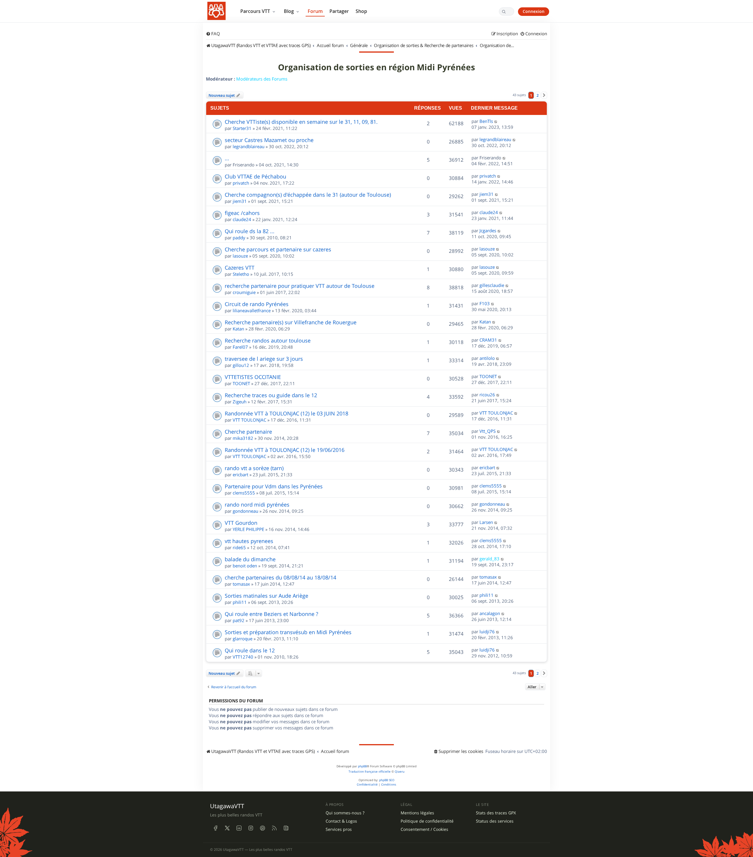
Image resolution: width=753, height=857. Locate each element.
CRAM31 (488, 340)
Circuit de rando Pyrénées (257, 304)
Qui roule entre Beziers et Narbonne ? (271, 613)
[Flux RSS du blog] (286, 828)
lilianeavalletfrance (252, 310)
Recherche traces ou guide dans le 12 (271, 395)
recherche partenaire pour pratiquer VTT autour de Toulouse (299, 285)
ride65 (239, 547)
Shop (361, 11)
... (227, 158)
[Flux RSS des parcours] (274, 828)
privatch (241, 183)
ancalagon (489, 613)
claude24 (242, 219)
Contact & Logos (341, 821)
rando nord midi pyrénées (257, 504)
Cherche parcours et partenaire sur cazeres (278, 249)
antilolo (487, 358)
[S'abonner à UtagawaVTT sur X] (227, 828)
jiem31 (240, 201)
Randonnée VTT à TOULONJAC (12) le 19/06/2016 (284, 449)
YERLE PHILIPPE (248, 529)
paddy (239, 237)
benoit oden (245, 566)
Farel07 (240, 347)
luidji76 (487, 631)
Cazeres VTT (239, 267)
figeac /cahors (242, 212)
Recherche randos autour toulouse (268, 340)
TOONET (241, 383)
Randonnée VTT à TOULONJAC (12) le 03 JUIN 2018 (286, 413)
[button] (544, 95)
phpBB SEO (386, 780)
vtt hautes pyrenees (249, 540)
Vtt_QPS (487, 431)
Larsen (486, 522)
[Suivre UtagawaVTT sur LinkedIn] (239, 828)
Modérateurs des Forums (261, 79)
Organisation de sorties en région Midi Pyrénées (376, 67)
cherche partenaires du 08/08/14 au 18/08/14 (280, 577)
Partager (339, 11)
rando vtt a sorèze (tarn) (254, 468)
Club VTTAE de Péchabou (255, 176)
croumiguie (244, 292)
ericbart (240, 474)
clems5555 (244, 493)
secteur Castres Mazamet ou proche (269, 139)
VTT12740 (243, 657)
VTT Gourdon (241, 522)
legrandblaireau (248, 146)
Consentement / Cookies (424, 829)
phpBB (362, 766)
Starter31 (242, 128)
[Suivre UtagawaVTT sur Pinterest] (262, 828)
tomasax (241, 584)
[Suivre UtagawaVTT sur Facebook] (215, 828)
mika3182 (243, 438)
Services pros (339, 829)
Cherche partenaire (248, 431)
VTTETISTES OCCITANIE (253, 376)
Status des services (495, 821)
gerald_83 (489, 559)
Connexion (533, 11)
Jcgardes (487, 230)
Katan (238, 329)
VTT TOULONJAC (249, 420)
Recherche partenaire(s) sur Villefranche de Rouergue (290, 322)
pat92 (238, 620)
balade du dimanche (250, 559)
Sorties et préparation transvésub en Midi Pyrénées (288, 632)
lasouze (240, 256)
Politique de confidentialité (427, 821)
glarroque (242, 639)
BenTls (486, 121)
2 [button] (538, 95)
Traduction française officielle (370, 772)
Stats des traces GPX (496, 813)
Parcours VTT (255, 11)
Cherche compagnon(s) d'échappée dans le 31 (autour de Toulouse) (308, 194)
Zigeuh (239, 402)
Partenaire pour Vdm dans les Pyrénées (274, 486)
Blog (289, 11)
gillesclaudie (491, 285)
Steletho (241, 274)
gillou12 (241, 365)
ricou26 (487, 394)
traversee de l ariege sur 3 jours (264, 358)
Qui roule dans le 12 (250, 650)
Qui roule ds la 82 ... (249, 231)
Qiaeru (399, 772)
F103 (484, 303)
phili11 (240, 602)
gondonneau (245, 511)
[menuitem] (213, 34)
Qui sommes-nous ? (345, 813)
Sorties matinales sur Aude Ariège (266, 595)
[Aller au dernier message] (496, 121)
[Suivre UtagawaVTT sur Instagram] (250, 828)
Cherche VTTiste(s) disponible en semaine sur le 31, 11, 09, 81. (301, 121)
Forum (315, 11)
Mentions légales (417, 813)
